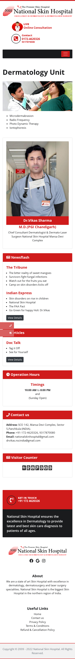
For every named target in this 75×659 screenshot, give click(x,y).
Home (37, 614)
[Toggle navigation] (65, 54)
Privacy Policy (37, 622)
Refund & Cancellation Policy (37, 630)
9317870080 (28, 41)
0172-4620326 (31, 39)
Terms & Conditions (37, 625)
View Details (15, 317)
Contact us (37, 618)
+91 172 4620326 (29, 501)
